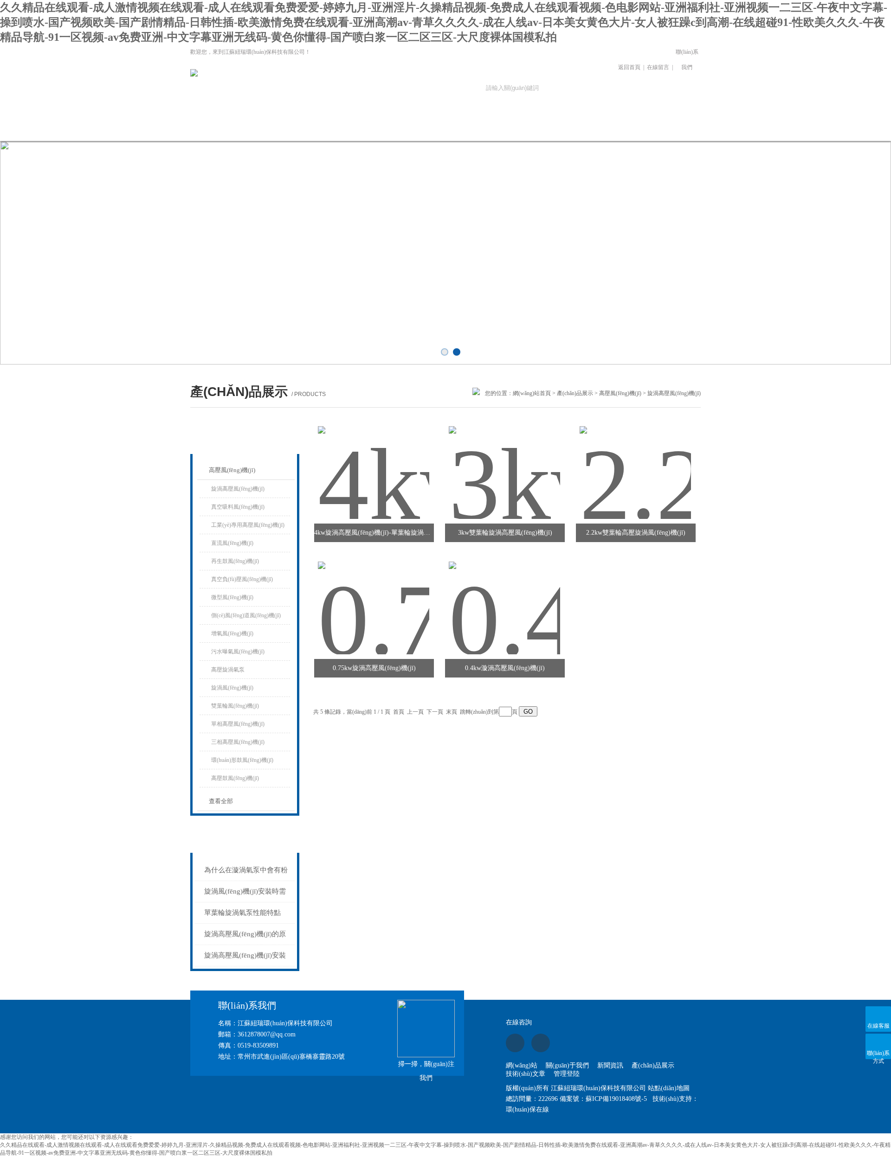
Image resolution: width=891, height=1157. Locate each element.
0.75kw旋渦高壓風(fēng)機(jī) (374, 668)
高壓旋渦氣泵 (228, 669)
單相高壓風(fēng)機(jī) (238, 724)
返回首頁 (629, 67)
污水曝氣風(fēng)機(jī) (238, 651)
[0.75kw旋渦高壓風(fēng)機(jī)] (373, 596)
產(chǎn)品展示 (409, 127)
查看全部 (221, 801)
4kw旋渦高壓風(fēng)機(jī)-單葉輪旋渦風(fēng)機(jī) (374, 532)
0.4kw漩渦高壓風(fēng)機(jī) (505, 668)
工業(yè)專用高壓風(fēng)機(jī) (247, 525)
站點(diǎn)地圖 (669, 1088)
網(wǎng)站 (521, 1065)
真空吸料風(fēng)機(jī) (238, 507)
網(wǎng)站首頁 (222, 127)
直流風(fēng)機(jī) (232, 543)
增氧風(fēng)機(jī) (232, 633)
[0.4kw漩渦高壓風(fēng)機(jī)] (504, 596)
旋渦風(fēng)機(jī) (232, 687)
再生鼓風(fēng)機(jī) (235, 561)
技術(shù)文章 (472, 127)
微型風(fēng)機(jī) (232, 597)
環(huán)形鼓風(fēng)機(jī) (242, 760)
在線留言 (658, 67)
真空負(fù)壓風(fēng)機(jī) (242, 579)
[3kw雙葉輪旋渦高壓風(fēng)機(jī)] (504, 461)
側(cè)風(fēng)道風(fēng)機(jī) (246, 615)
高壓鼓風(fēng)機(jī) (235, 778)
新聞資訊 (347, 127)
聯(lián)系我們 (687, 59)
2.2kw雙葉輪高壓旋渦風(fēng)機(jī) (635, 532)
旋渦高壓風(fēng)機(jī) (238, 489)
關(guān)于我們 (284, 127)
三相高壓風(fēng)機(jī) (238, 742)
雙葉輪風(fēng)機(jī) (235, 706)
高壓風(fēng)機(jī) (620, 393)
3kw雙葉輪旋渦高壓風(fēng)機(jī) (505, 532)
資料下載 (535, 127)
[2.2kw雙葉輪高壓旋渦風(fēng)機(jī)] (635, 461)
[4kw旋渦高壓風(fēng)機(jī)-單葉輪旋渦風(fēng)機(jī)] (373, 461)
